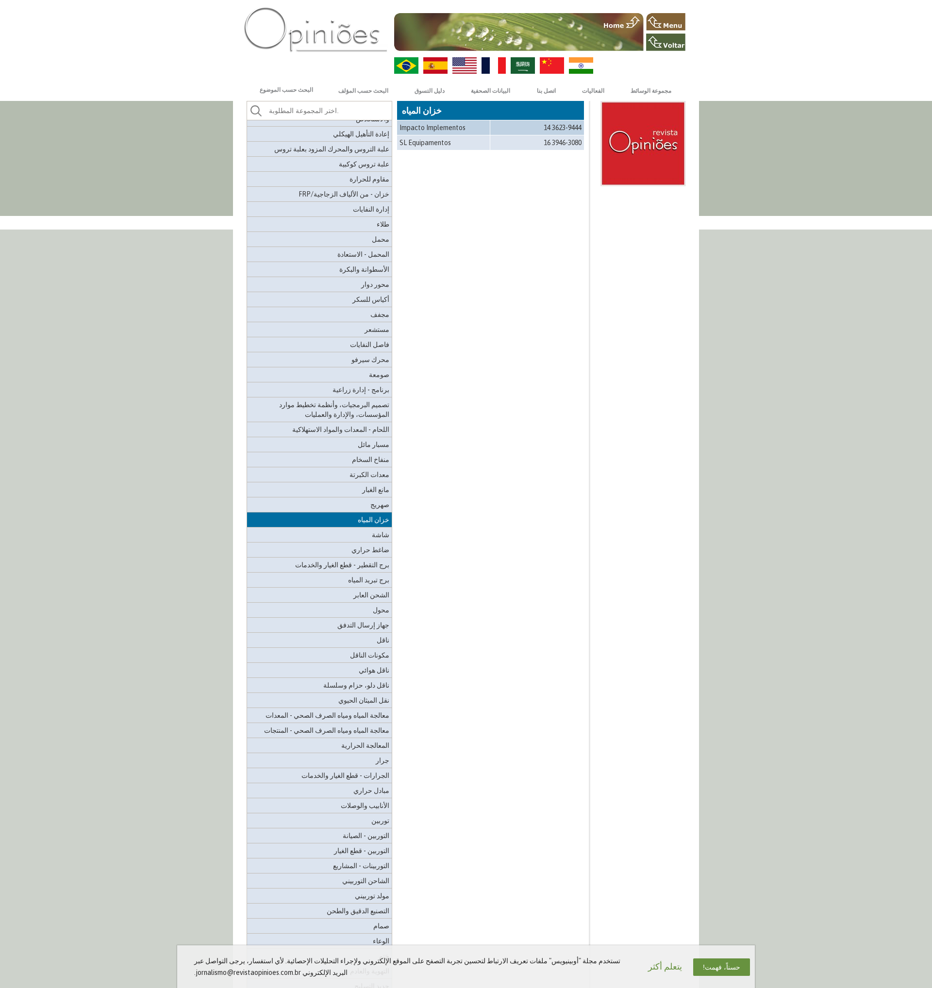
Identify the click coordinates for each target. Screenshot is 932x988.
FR (494, 65)
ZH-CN (552, 65)
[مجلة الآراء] (315, 29)
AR (523, 65)
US (464, 65)
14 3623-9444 (563, 128)
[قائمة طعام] (665, 22)
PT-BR (406, 65)
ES (435, 65)
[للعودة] (665, 42)
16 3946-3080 (563, 143)
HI (581, 65)
